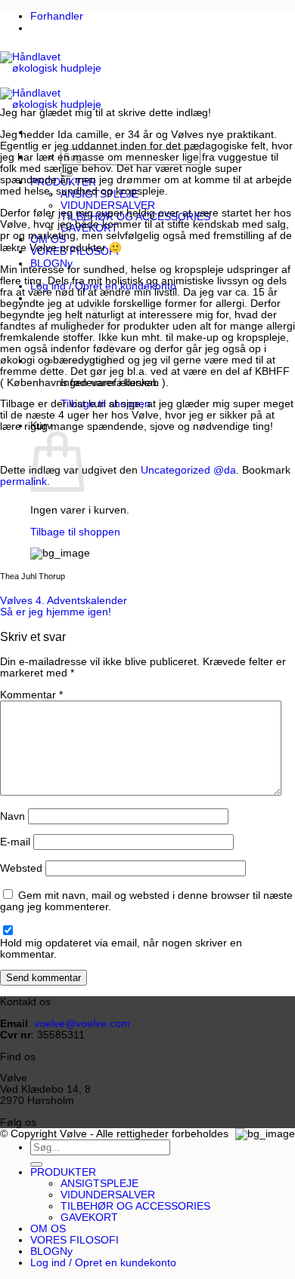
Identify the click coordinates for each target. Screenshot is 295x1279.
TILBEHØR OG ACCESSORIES (135, 1206)
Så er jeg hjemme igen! (55, 612)
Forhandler (56, 16)
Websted (21, 868)
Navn (12, 816)
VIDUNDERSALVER (108, 205)
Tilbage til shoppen (75, 532)
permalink (23, 481)
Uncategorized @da (188, 470)
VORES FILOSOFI (74, 1240)
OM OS (48, 1229)
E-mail (15, 842)
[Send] (36, 1164)
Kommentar (31, 695)
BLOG (45, 1251)
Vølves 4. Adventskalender (63, 600)
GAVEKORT (89, 1217)
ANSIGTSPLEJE (99, 1183)
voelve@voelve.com (82, 1023)
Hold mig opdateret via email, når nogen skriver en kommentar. (121, 948)
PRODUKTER (63, 1172)
